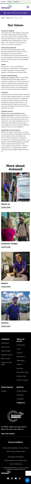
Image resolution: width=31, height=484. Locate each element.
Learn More (5, 207)
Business (10, 1)
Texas (18, 349)
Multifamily (16, 1)
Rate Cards (22, 460)
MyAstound (5, 343)
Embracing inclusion (8, 77)
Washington (21, 360)
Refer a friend (5, 358)
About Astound (7, 387)
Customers (5, 339)
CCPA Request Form (11, 460)
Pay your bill (5, 347)
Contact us (21, 403)
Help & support (6, 351)
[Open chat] (27, 480)
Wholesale (20, 399)
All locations (21, 345)
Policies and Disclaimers (10, 448)
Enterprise (20, 395)
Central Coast (21, 376)
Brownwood (21, 356)
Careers (3, 391)
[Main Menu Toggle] (28, 7)
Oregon (19, 364)
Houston (19, 353)
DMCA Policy (11, 451)
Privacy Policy (23, 448)
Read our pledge (7, 433)
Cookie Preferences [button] (15, 464)
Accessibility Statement (15, 457)
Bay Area (20, 368)
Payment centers (6, 354)
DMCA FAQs (21, 451)
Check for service (22, 380)
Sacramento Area (22, 372)
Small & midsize (22, 391)
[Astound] (6, 7)
